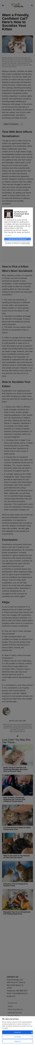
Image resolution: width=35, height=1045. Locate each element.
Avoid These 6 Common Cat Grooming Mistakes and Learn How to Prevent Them (15, 769)
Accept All (17, 1032)
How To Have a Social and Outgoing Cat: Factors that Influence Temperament (14, 799)
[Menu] (3, 5)
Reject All (17, 1041)
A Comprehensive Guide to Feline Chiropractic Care (17, 828)
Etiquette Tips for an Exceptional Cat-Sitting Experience (16, 913)
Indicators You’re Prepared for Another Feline (15, 885)
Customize (17, 1037)
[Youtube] (17, 736)
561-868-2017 (21, 991)
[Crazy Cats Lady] (17, 5)
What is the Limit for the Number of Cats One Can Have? (16, 856)
